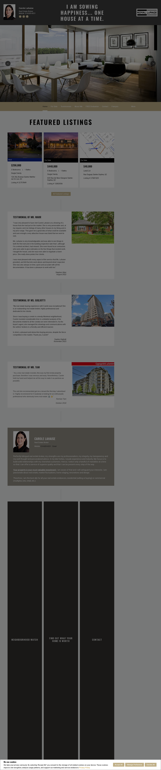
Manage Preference (134, 765)
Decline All (151, 765)
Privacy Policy (84, 768)
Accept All (119, 765)
